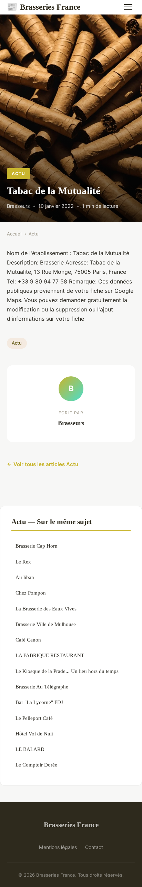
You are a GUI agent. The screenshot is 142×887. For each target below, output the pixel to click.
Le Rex (23, 562)
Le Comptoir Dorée (36, 765)
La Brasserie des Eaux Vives (46, 608)
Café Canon (28, 640)
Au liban (25, 577)
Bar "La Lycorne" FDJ (39, 702)
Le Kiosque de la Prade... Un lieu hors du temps (67, 671)
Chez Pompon (31, 593)
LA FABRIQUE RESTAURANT (50, 655)
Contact (94, 847)
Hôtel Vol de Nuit (34, 733)
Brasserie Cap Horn (37, 546)
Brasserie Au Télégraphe (42, 687)
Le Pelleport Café (34, 718)
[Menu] (128, 6)
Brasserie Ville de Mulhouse (46, 624)
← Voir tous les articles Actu (42, 464)
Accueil (14, 234)
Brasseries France (43, 6)
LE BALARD (30, 749)
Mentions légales (58, 847)
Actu (18, 173)
